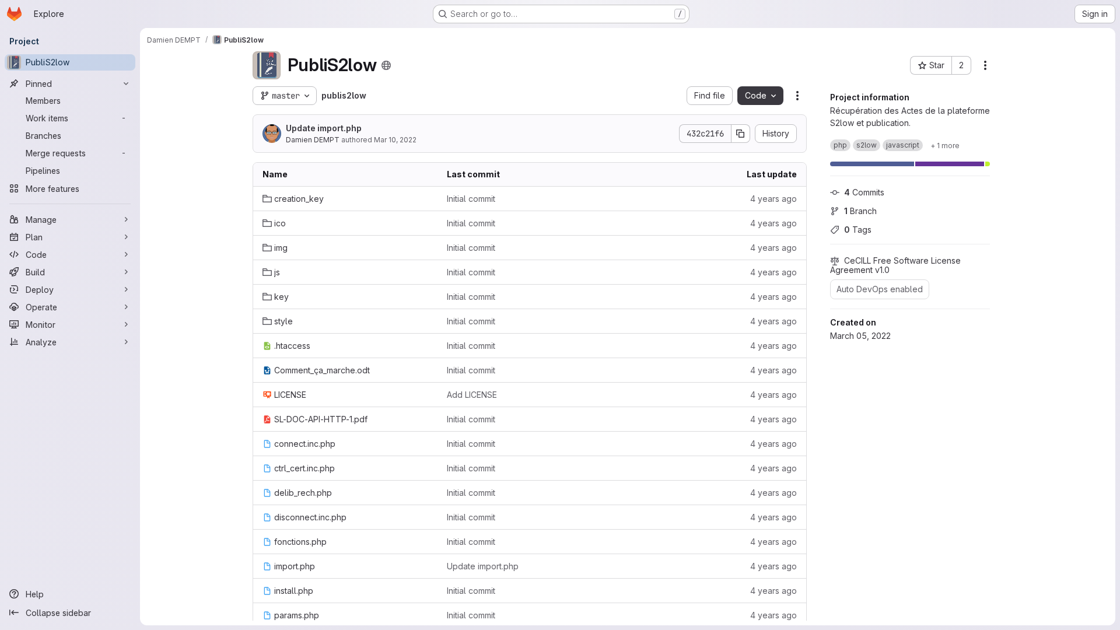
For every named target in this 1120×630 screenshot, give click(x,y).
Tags (858, 230)
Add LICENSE (472, 395)
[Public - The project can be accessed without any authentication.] (386, 65)
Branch (860, 211)
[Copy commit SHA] (741, 133)
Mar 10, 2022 (395, 139)
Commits (864, 192)
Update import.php (324, 128)
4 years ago (773, 199)
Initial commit (471, 199)
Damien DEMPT (313, 139)
